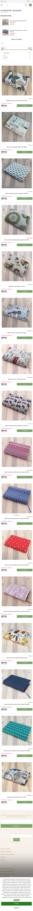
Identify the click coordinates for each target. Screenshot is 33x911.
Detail (24, 245)
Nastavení (16, 900)
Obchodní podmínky (6, 851)
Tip (17, 59)
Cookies (3, 859)
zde (30, 897)
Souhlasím (16, 903)
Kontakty (3, 857)
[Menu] (2, 4)
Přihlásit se (16, 826)
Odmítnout (16, 908)
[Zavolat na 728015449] (5, 1)
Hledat (16, 839)
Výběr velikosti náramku (7, 871)
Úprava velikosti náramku (8, 874)
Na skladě (17, 53)
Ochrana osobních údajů (7, 854)
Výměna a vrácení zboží (7, 868)
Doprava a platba (5, 848)
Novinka (17, 57)
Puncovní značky (5, 876)
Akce (17, 55)
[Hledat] (28, 1)
